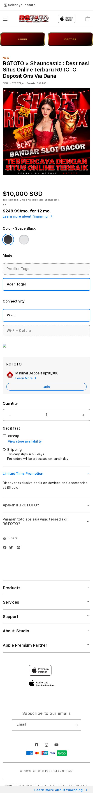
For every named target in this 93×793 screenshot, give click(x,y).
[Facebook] (6, 548)
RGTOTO (38, 771)
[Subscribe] (76, 724)
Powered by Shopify (59, 771)
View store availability (25, 441)
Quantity (10, 403)
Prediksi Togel (18, 269)
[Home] (33, 19)
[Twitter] (12, 548)
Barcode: (31, 83)
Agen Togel (16, 284)
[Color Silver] (24, 239)
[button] (5, 18)
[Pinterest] (19, 548)
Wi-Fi (11, 315)
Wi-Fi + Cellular (19, 330)
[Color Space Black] (8, 239)
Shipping (25, 199)
